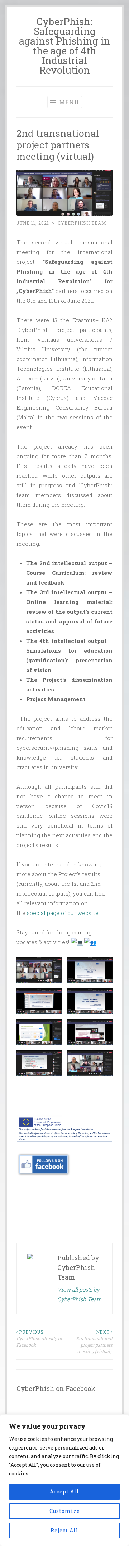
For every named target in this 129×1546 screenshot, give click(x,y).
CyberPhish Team (82, 223)
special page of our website (63, 912)
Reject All (64, 1530)
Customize (64, 1510)
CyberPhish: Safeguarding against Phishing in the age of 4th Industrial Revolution (64, 45)
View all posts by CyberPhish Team (79, 1294)
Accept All (64, 1491)
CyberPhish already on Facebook (39, 1338)
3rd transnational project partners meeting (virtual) (94, 1342)
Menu (68, 102)
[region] (64, 1480)
